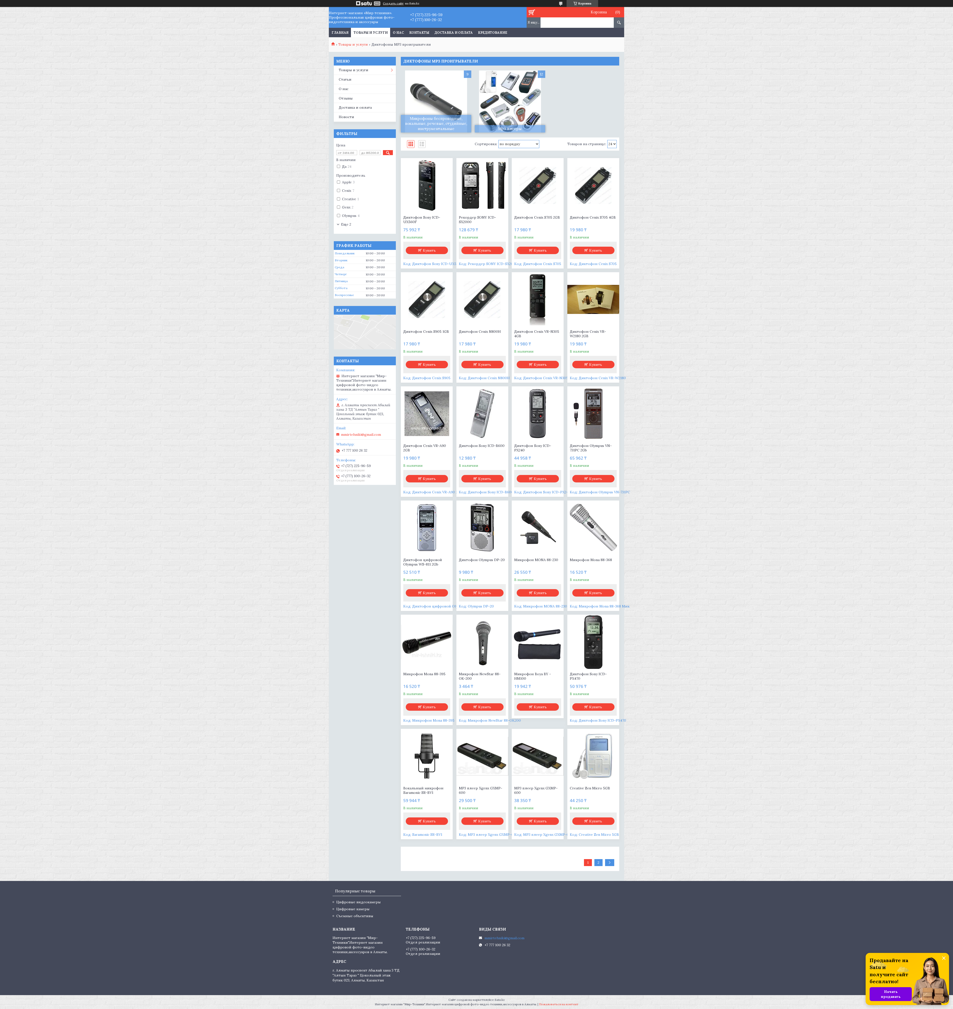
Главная (340, 33)
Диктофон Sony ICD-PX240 (532, 447)
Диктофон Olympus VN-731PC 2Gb (591, 447)
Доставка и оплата (454, 33)
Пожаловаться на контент (559, 1004)
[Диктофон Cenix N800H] (482, 299)
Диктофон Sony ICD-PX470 (588, 676)
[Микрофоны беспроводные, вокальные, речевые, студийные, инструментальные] (436, 101)
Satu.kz (500, 1000)
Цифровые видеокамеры (358, 902)
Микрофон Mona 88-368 (591, 560)
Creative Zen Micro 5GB (590, 788)
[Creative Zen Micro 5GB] (593, 756)
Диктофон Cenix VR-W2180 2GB (588, 333)
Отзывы (346, 98)
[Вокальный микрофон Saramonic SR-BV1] (427, 756)
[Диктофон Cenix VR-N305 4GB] (538, 299)
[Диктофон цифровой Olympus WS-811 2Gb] (427, 528)
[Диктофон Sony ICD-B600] (482, 413)
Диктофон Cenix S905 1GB (426, 331)
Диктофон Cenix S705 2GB (537, 217)
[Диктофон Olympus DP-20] (482, 528)
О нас (398, 33)
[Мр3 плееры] (510, 101)
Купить (429, 250)
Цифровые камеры (353, 909)
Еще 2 (346, 224)
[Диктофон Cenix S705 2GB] (538, 185)
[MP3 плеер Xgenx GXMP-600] (482, 756)
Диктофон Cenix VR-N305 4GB (536, 333)
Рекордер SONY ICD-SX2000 (477, 219)
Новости (346, 117)
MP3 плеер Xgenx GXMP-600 (480, 790)
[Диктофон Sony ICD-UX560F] (427, 185)
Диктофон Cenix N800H (480, 331)
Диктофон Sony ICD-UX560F (421, 219)
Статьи (345, 79)
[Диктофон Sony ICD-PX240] (538, 413)
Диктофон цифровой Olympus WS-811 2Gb (422, 562)
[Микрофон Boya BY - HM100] (538, 642)
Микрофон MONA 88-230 (536, 560)
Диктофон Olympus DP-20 (482, 560)
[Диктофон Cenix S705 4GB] (593, 185)
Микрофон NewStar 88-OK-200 (480, 676)
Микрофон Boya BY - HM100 (532, 676)
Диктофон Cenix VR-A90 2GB (424, 447)
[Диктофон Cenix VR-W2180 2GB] (593, 299)
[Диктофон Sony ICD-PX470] (593, 642)
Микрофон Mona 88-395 (424, 674)
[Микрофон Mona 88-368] (593, 528)
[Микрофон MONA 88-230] (538, 528)
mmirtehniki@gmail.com (361, 434)
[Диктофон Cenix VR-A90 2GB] (427, 413)
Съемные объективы (354, 916)
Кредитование (492, 33)
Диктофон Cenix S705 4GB (593, 217)
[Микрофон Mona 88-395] (427, 642)
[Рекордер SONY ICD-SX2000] (482, 185)
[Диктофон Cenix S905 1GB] (427, 299)
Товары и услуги (371, 33)
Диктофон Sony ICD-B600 (482, 445)
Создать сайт (393, 3)
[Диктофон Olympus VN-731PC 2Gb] (593, 413)
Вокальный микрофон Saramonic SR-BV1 (423, 790)
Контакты (419, 33)
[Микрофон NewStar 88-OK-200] (482, 642)
